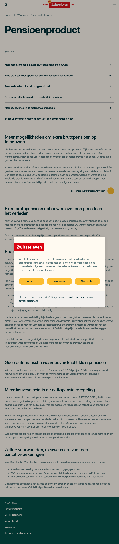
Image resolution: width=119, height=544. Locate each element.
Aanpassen (59, 281)
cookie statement (76, 297)
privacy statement (28, 300)
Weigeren (31, 281)
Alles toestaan (87, 281)
